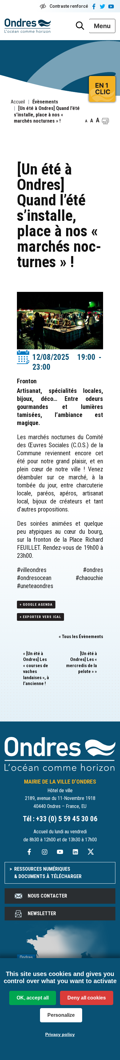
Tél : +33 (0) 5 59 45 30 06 (60, 819)
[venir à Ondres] (60, 955)
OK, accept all (33, 997)
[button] (105, 121)
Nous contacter (47, 896)
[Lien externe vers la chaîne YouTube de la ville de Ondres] (60, 851)
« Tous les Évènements (81, 636)
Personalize (61, 1015)
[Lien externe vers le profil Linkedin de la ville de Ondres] (75, 851)
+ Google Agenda (36, 605)
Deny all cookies (86, 997)
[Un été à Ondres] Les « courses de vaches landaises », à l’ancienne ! (36, 669)
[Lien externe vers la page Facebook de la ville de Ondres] (29, 851)
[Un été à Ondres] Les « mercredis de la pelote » (81, 663)
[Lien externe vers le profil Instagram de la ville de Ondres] (45, 851)
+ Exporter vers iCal (40, 617)
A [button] (86, 121)
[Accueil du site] (60, 753)
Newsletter (42, 913)
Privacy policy (60, 1034)
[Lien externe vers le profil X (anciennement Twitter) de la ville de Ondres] (91, 851)
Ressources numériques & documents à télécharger (48, 872)
